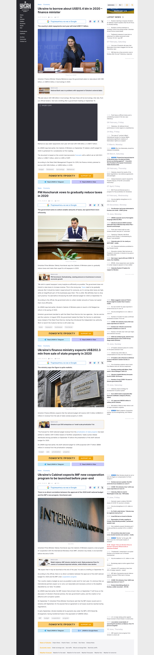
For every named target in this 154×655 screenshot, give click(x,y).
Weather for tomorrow (110, 652)
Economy (22, 23)
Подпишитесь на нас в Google (64, 21)
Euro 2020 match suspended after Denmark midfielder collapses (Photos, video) (119, 395)
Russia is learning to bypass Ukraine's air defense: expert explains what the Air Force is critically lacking (120, 22)
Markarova (70, 169)
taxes (41, 327)
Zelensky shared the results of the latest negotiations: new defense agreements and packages (120, 173)
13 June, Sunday (114, 344)
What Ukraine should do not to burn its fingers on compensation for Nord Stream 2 (120, 476)
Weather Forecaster (87, 652)
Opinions (22, 33)
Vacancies (23, 39)
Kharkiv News (66, 642)
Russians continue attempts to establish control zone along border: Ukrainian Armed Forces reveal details (120, 29)
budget (41, 169)
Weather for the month (73, 652)
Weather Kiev (98, 652)
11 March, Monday (115, 144)
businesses (58, 327)
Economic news (45, 648)
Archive (22, 37)
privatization (56, 452)
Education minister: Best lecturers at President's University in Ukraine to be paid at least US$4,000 (120, 253)
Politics (22, 21)
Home (21, 15)
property (66, 452)
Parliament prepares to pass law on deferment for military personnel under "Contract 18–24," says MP (119, 36)
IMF (40, 618)
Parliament (50, 169)
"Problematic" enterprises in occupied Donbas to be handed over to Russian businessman (120, 553)
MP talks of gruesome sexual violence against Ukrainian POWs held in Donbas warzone (120, 575)
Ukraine (22, 19)
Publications (23, 31)
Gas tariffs (69, 647)
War (21, 17)
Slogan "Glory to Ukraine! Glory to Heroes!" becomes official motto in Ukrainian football (119, 546)
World (21, 25)
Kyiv (21, 28)
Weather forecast (46, 653)
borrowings (60, 169)
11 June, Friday (113, 497)
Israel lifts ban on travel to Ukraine (121, 516)
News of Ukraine (45, 643)
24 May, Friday (113, 132)
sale (48, 452)
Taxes (84, 287)
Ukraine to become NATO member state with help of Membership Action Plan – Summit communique (120, 224)
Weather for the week (59, 652)
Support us (120, 11)
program (66, 618)
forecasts (78, 155)
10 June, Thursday (115, 629)
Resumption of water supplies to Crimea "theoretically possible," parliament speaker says (120, 521)
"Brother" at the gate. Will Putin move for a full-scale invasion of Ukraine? (119, 539)
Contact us (23, 41)
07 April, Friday (113, 186)
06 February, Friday (115, 122)
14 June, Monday (114, 214)
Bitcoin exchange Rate (79, 647)
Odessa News (90, 642)
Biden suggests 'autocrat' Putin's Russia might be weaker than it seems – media (119, 301)
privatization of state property (87, 432)
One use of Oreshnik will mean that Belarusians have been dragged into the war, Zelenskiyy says (120, 47)
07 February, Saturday (116, 42)
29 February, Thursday (116, 168)
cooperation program (69, 577)
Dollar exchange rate (58, 647)
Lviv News (74, 642)
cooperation (56, 618)
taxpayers (48, 327)
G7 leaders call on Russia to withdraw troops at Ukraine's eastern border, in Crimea (120, 359)
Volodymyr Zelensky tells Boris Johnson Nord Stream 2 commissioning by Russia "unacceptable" (119, 236)
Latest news (114, 17)
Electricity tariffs (92, 647)
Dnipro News (56, 642)
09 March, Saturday (115, 154)
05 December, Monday (117, 205)
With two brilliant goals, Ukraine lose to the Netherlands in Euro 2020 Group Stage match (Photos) (120, 338)
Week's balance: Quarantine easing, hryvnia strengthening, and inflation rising (120, 412)
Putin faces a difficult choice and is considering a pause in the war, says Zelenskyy (119, 116)
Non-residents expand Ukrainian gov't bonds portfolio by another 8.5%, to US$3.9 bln (120, 528)
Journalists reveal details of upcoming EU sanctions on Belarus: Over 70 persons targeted (120, 623)
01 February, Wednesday (117, 195)
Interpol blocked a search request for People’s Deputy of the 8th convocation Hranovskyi (120, 180)
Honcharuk (68, 327)
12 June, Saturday (114, 385)
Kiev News (82, 642)
